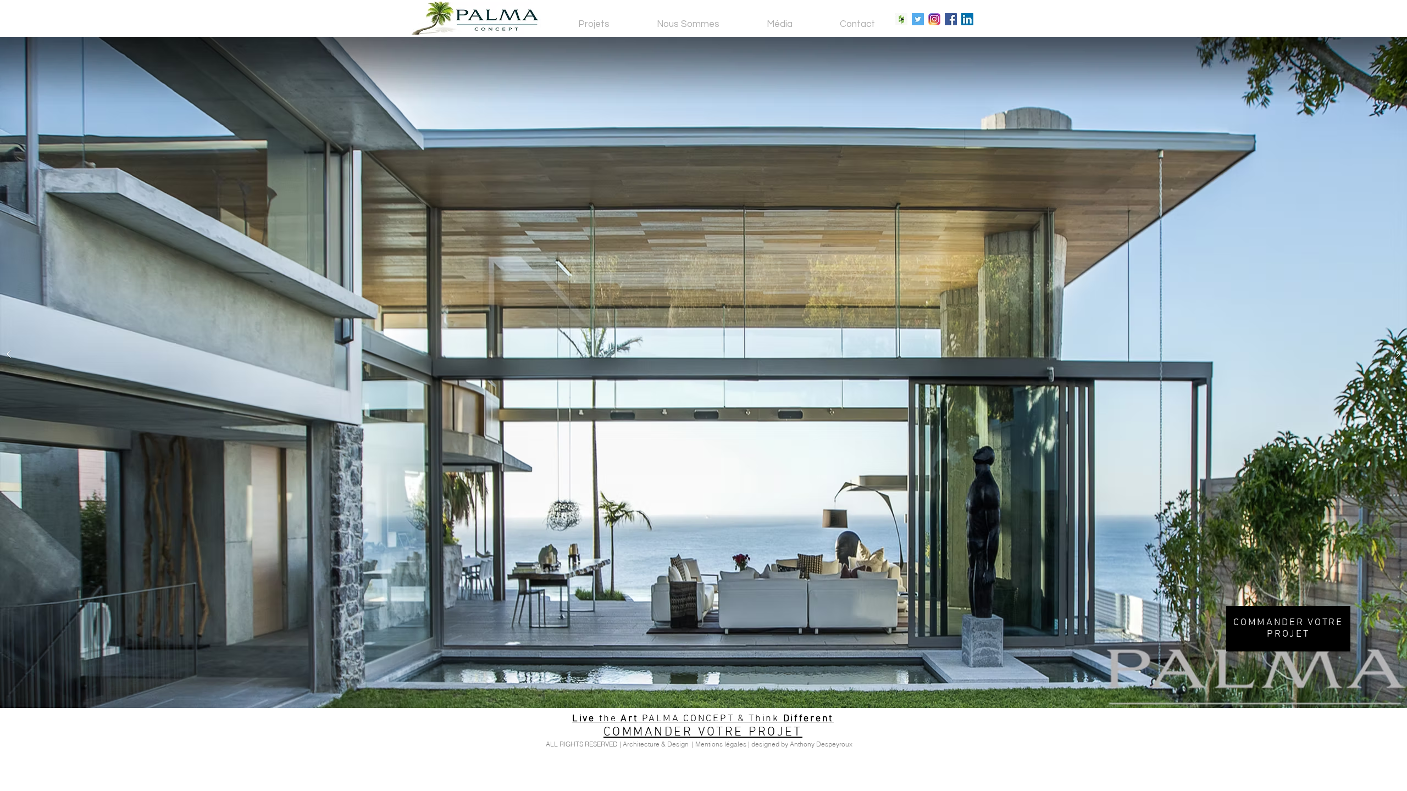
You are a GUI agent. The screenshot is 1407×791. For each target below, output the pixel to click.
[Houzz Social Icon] (901, 19)
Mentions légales (720, 744)
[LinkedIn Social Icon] (967, 19)
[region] (1288, 629)
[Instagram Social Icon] (934, 19)
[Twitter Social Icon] (918, 19)
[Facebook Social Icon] (951, 19)
